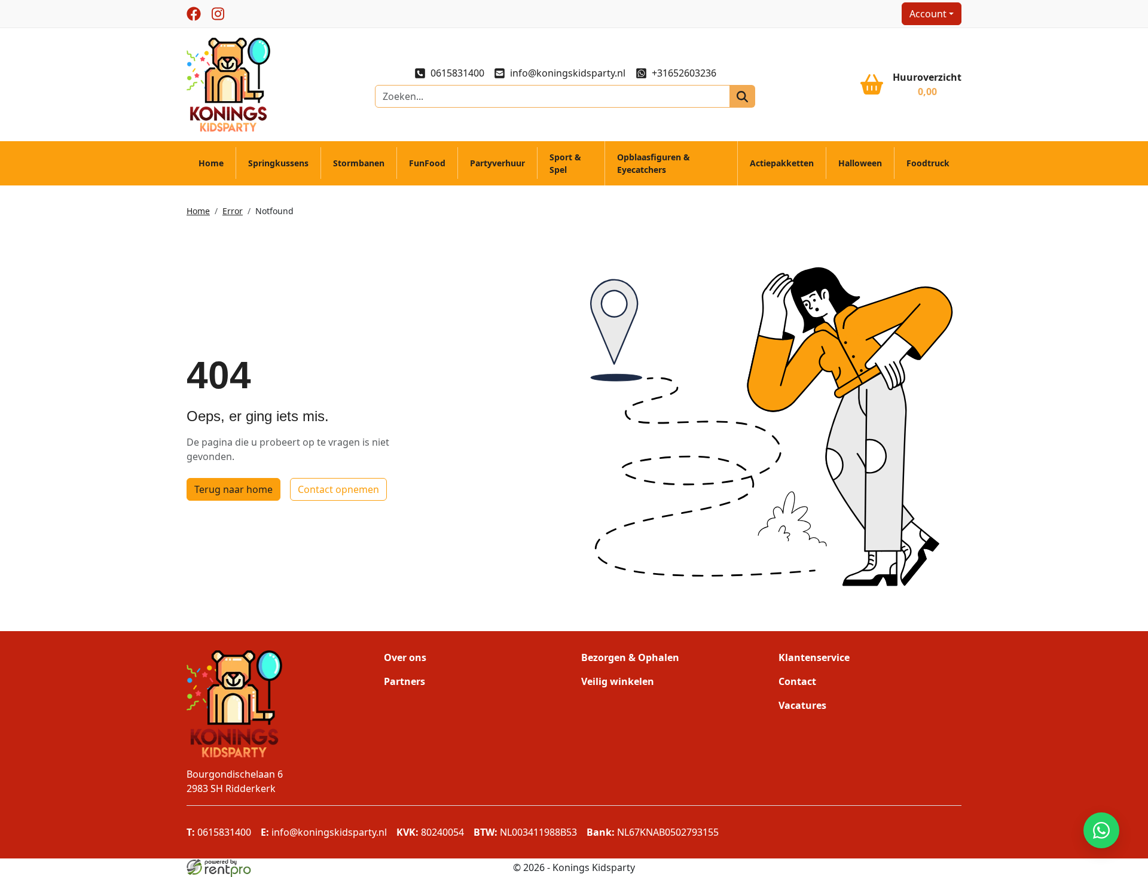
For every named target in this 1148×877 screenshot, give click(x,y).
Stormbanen (358, 163)
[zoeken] (742, 96)
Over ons (405, 657)
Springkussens (278, 163)
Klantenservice (814, 657)
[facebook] (194, 14)
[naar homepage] (228, 83)
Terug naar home (233, 489)
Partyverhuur (497, 163)
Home (211, 163)
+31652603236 (684, 73)
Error (232, 211)
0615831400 (457, 73)
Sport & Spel (565, 163)
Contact (797, 681)
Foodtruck (927, 163)
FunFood (427, 163)
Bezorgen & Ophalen (630, 657)
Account (928, 13)
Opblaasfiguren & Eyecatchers (653, 163)
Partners (404, 681)
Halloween (860, 163)
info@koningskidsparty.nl (567, 73)
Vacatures (802, 705)
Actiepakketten (782, 163)
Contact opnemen (338, 489)
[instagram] (217, 14)
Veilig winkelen (617, 681)
